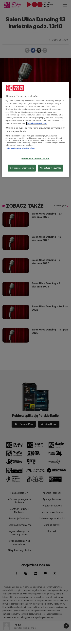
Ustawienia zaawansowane (35, 158)
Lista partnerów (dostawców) (20, 148)
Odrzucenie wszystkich (22, 168)
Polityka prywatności (37, 123)
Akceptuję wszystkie (50, 168)
